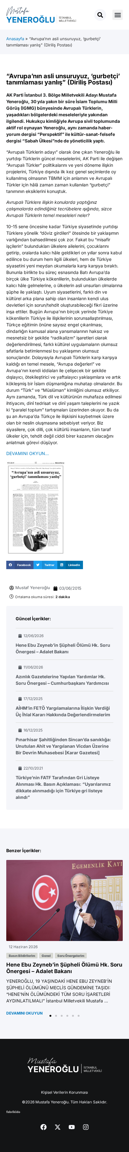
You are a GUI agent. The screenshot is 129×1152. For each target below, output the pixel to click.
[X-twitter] (57, 1127)
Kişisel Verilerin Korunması (64, 1092)
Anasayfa (15, 38)
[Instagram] (86, 1127)
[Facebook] (43, 1127)
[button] (117, 15)
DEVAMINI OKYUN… (27, 453)
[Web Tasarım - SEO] (13, 1111)
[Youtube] (71, 1127)
